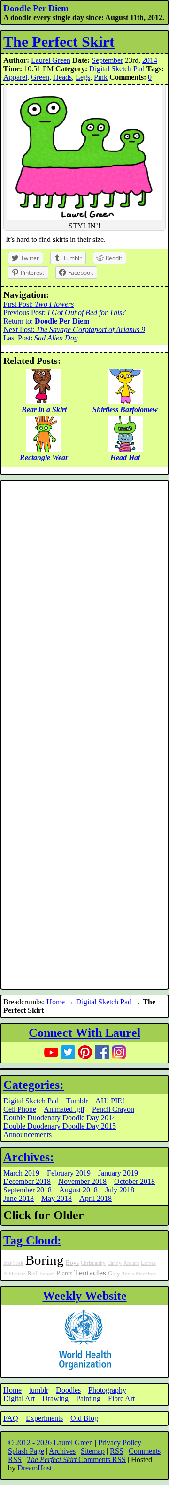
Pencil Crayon (113, 1109)
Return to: (46, 321)
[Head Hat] (125, 449)
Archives (62, 1451)
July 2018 (119, 1190)
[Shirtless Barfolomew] (125, 401)
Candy (115, 1263)
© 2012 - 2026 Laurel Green (50, 1443)
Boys (72, 1262)
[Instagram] (119, 1052)
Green (40, 77)
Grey (114, 1273)
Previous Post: (64, 313)
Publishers (14, 1273)
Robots (46, 1273)
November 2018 (82, 1181)
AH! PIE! (109, 1101)
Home (55, 1002)
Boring (44, 1259)
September (107, 60)
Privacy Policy (119, 1443)
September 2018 (27, 1190)
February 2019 (69, 1173)
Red (32, 1273)
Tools (128, 1273)
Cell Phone (19, 1109)
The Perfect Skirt (59, 41)
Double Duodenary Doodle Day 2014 (59, 1118)
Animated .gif (64, 1109)
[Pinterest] (85, 1052)
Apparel (15, 77)
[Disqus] (84, 608)
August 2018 (78, 1190)
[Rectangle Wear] (43, 449)
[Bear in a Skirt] (43, 401)
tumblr (38, 1390)
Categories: (33, 1085)
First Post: (38, 304)
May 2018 (56, 1198)
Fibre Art (121, 1398)
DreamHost (34, 1468)
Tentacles (90, 1272)
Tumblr (77, 1101)
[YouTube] (51, 1052)
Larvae (148, 1263)
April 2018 (95, 1198)
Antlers (131, 1263)
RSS (116, 1451)
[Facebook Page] (102, 1052)
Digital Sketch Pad (117, 69)
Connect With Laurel (84, 1033)
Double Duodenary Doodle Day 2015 (59, 1126)
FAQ (10, 1418)
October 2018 (134, 1181)
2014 (149, 60)
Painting (88, 1398)
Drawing (55, 1398)
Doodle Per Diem (36, 8)
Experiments (44, 1418)
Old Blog (84, 1418)
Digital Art (19, 1398)
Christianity (93, 1263)
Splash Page (26, 1451)
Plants (64, 1273)
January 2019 (118, 1173)
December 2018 (27, 1181)
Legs (83, 77)
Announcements (27, 1134)
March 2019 (21, 1173)
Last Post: (40, 338)
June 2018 (18, 1198)
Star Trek (13, 1263)
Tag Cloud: (32, 1240)
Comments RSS (76, 1459)
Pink (101, 77)
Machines (146, 1273)
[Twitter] (68, 1052)
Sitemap (93, 1451)
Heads (62, 77)
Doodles (68, 1390)
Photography (107, 1390)
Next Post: (74, 329)
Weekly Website (85, 1296)
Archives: (28, 1157)
